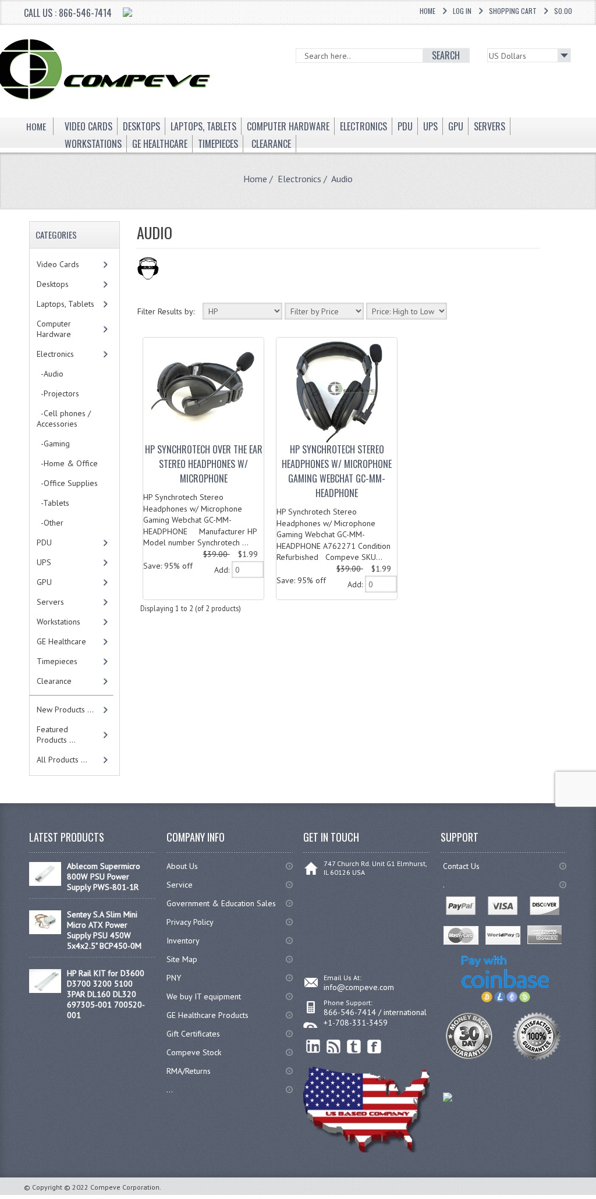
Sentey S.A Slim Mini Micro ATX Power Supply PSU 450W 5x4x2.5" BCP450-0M (104, 930)
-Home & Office (67, 463)
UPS (44, 562)
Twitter (354, 1047)
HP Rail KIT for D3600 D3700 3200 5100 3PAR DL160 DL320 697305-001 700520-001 (106, 994)
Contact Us (461, 866)
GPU (44, 582)
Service (179, 884)
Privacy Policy (190, 922)
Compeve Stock (193, 1052)
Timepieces (57, 661)
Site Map (181, 959)
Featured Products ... (56, 734)
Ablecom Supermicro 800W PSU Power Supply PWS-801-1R (103, 876)
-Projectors (58, 393)
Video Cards (58, 264)
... (169, 1089)
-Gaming (53, 443)
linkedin (313, 1047)
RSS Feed (334, 1047)
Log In (462, 11)
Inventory (183, 940)
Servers (50, 602)
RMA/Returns (188, 1071)
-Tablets (53, 503)
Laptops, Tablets (65, 304)
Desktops (53, 284)
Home (427, 11)
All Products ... (62, 759)
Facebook (374, 1047)
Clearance (54, 681)
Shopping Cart (513, 11)
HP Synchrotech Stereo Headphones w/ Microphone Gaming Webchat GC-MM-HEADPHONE (337, 471)
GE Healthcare (61, 641)
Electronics (299, 179)
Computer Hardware (54, 328)
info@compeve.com (359, 987)
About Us (182, 866)
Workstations (58, 621)
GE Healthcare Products (207, 1015)
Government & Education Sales (221, 903)
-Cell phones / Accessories (64, 418)
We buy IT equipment (203, 996)
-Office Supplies (67, 483)
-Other (50, 522)
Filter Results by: (165, 311)
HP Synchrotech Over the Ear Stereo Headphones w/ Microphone (203, 463)
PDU (44, 542)
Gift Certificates (193, 1033)
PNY (173, 978)
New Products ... (65, 709)
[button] (595, 1198)
